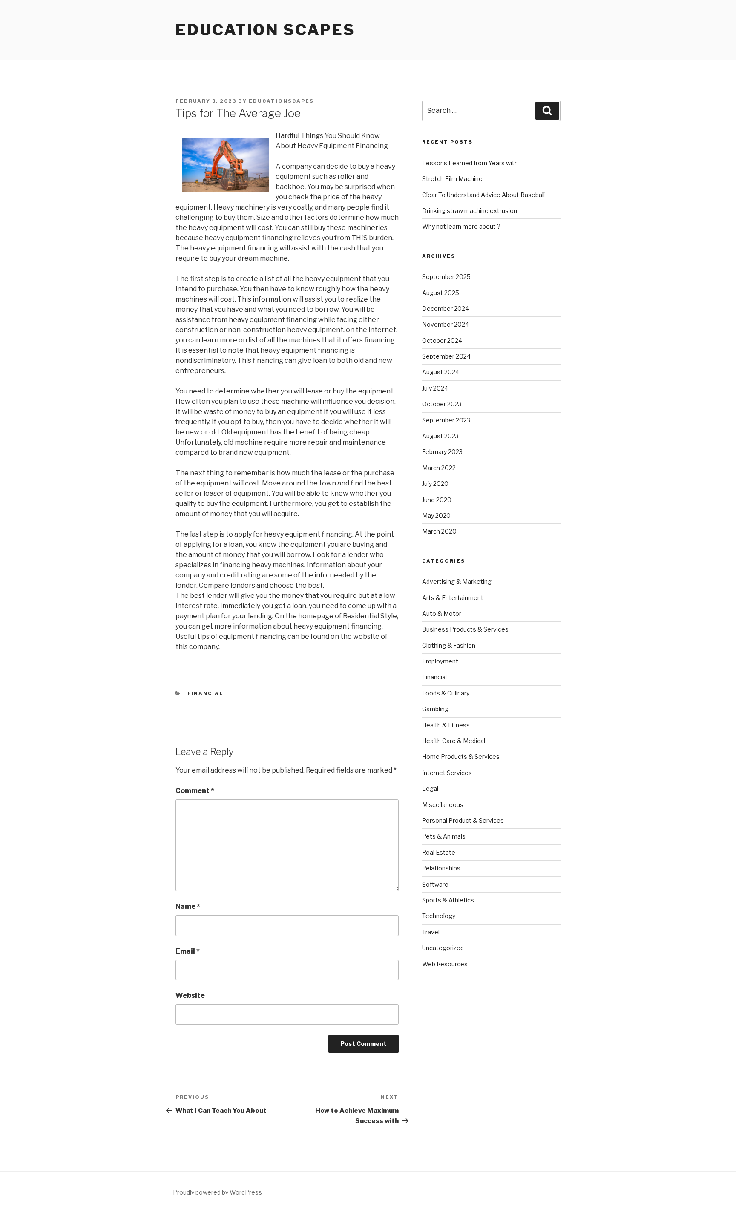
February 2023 (442, 451)
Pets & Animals (444, 836)
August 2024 (440, 372)
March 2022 (439, 467)
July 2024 (435, 388)
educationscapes (281, 101)
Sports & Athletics (448, 900)
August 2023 (440, 435)
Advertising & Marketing (457, 581)
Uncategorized (443, 947)
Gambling (435, 708)
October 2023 (442, 404)
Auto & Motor (441, 613)
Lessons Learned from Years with (470, 163)
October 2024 (442, 340)
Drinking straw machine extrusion (469, 210)
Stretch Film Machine (452, 178)
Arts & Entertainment (452, 597)
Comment (194, 791)
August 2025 (440, 292)
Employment (440, 661)
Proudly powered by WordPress (217, 1192)
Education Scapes (265, 29)
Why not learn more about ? (461, 226)
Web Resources (445, 964)
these (270, 401)
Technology (438, 915)
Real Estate (438, 852)
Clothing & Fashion (448, 645)
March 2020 (439, 531)
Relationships (441, 868)
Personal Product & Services (463, 820)
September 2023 (446, 420)
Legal (430, 788)
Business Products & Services (465, 629)
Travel (431, 932)
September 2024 (446, 356)
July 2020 (435, 483)
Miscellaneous (442, 804)
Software (435, 884)
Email (187, 951)
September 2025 (446, 276)
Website (190, 995)
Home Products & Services (461, 756)
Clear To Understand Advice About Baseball (483, 194)
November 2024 (445, 324)
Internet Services (447, 772)
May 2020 (436, 515)
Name (187, 906)
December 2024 (445, 308)
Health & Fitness (446, 725)
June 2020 (436, 499)
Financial (205, 693)
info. (321, 575)
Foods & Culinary (445, 693)
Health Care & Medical (453, 740)
